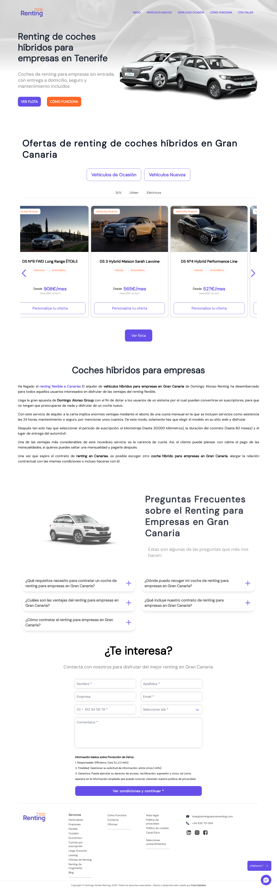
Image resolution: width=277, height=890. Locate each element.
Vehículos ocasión (191, 12)
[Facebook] (205, 832)
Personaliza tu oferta (59, 308)
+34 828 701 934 (202, 823)
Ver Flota (29, 101)
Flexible (73, 829)
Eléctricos (154, 192)
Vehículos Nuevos (167, 175)
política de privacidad (181, 779)
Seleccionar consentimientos (156, 842)
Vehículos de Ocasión (113, 175)
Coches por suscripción (76, 844)
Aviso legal (152, 815)
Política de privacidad (152, 821)
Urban (134, 192)
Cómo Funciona (221, 12)
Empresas (75, 824)
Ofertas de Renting (80, 859)
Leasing (73, 855)
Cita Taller (245, 12)
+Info (124, 762)
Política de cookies (157, 828)
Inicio (137, 12)
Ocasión (74, 833)
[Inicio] (32, 12)
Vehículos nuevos (159, 12)
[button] (78, 581)
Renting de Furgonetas (75, 866)
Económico (75, 838)
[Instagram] (197, 832)
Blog (71, 872)
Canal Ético (153, 832)
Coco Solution (198, 885)
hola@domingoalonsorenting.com (212, 816)
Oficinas (112, 824)
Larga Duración (78, 850)
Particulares (76, 819)
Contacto (113, 819)
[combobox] (79, 709)
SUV (118, 192)
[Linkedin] (188, 832)
